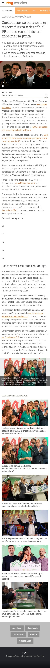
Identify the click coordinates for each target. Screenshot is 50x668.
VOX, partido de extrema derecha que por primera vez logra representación (25, 138)
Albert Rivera (25, 641)
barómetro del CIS (10, 337)
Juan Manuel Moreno (25, 183)
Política (33, 634)
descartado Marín (10, 210)
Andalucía (16, 628)
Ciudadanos (18, 634)
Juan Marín (32, 628)
